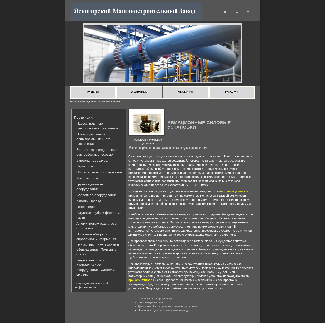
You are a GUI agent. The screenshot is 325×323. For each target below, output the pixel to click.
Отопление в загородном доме (156, 298)
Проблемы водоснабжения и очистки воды (164, 310)
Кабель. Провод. (89, 201)
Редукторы (84, 166)
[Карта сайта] (237, 11)
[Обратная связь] (248, 11)
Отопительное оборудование (99, 172)
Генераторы (85, 207)
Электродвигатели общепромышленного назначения (93, 139)
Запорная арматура (92, 160)
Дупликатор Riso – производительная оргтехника (167, 306)
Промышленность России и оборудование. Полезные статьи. (97, 249)
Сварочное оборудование (96, 195)
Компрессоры (87, 178)
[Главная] (225, 11)
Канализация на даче (150, 302)
